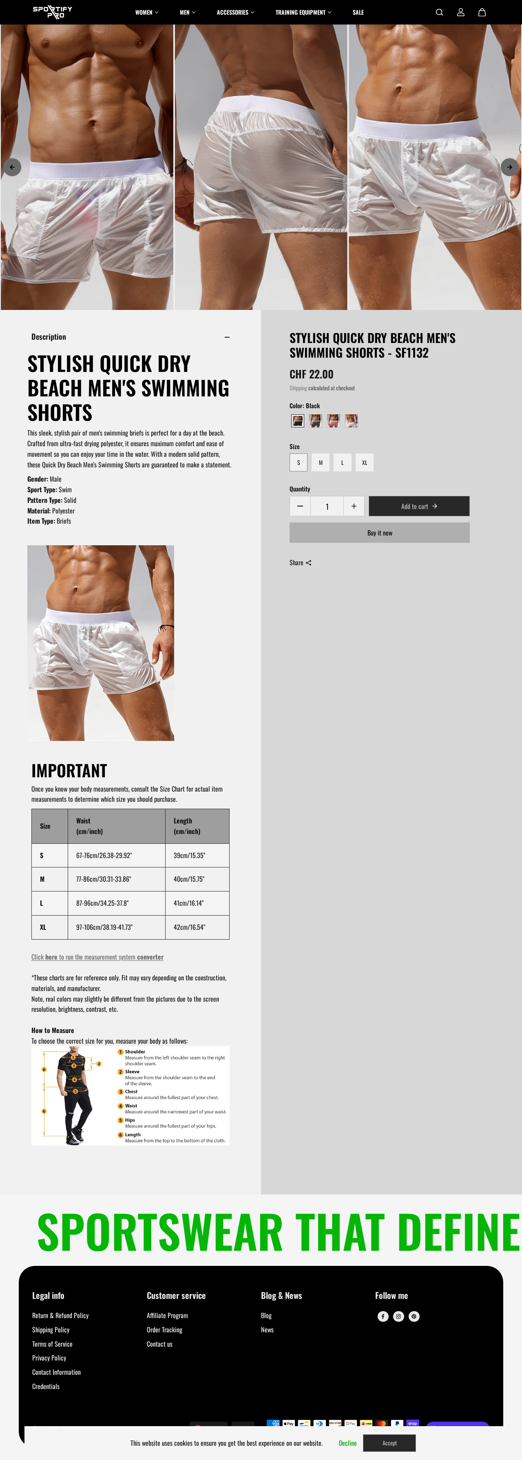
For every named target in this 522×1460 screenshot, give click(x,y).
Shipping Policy (50, 1329)
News (267, 1329)
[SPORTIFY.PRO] (52, 12)
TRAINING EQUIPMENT (300, 12)
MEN (185, 12)
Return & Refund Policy (60, 1315)
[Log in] (461, 12)
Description (48, 336)
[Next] (510, 167)
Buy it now (379, 533)
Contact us (160, 1344)
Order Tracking (164, 1329)
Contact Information (56, 1372)
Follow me (391, 1295)
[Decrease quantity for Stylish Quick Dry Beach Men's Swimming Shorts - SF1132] (300, 506)
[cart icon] (482, 12)
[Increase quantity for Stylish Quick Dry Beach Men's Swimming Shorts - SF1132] (354, 506)
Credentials (46, 1386)
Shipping (298, 388)
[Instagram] (398, 1316)
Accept (390, 1442)
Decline (348, 1443)
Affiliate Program (167, 1315)
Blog (266, 1315)
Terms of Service (52, 1344)
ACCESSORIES (232, 12)
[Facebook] (383, 1316)
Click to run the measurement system (97, 957)
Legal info (48, 1295)
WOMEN (144, 12)
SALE (358, 12)
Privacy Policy (49, 1358)
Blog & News (281, 1295)
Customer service (176, 1295)
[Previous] (12, 167)
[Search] (439, 12)
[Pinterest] (414, 1316)
